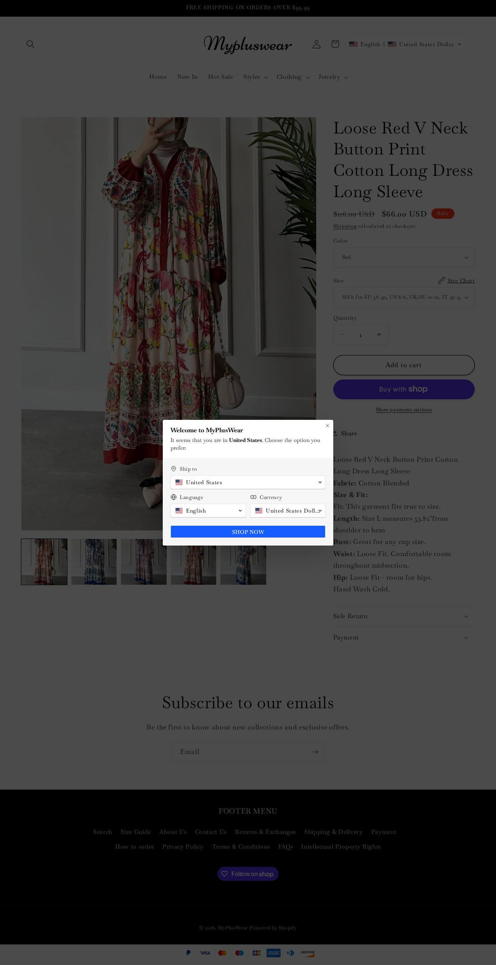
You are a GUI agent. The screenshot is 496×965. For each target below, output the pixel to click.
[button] (248, 482)
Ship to (188, 469)
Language (191, 497)
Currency (271, 497)
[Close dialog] (327, 425)
